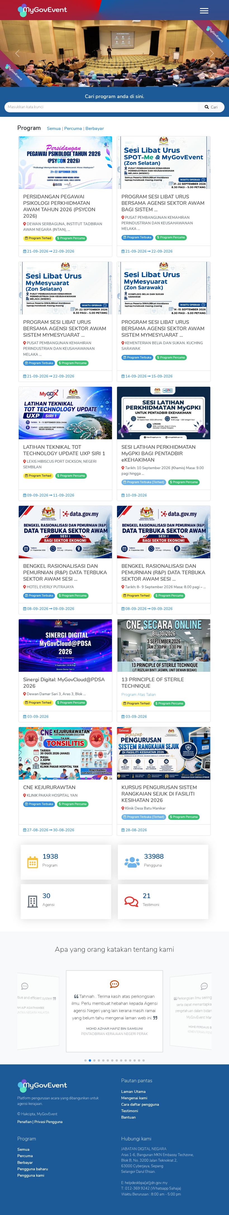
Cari (214, 107)
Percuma (73, 128)
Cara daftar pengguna (140, 1104)
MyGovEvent (47, 1114)
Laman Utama (133, 1091)
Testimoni (129, 1111)
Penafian (24, 1121)
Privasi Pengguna (48, 1121)
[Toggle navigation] (204, 10)
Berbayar (94, 128)
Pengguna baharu (32, 1169)
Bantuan (128, 1117)
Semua (54, 128)
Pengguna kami (30, 1175)
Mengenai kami (134, 1098)
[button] (85, 1060)
